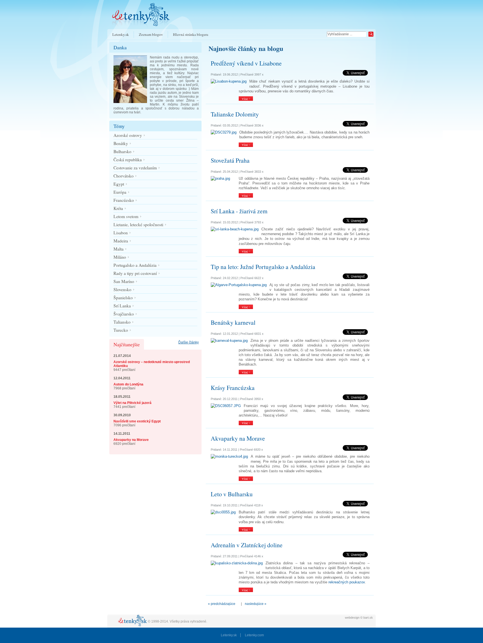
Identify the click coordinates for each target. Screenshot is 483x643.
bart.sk (368, 617)
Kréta (118, 208)
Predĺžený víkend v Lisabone (246, 63)
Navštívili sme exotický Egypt (137, 421)
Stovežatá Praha (230, 160)
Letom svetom (125, 216)
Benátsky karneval (233, 322)
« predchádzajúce (221, 604)
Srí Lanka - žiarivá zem (239, 211)
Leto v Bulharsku (232, 494)
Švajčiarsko (123, 314)
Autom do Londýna (128, 384)
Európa (119, 192)
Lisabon (120, 232)
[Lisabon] (229, 81)
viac (245, 98)
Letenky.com (254, 635)
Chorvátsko (123, 176)
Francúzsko (123, 200)
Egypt (118, 184)
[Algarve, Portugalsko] (239, 285)
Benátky (120, 143)
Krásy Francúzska (233, 388)
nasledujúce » (255, 604)
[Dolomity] (223, 132)
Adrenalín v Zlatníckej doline (247, 545)
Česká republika (127, 159)
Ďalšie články (188, 342)
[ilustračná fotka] (229, 456)
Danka (120, 47)
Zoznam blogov (151, 34)
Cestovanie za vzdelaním (135, 167)
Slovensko (122, 289)
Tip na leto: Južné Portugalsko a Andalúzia (263, 267)
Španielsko (123, 297)
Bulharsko (122, 151)
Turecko (120, 330)
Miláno (119, 257)
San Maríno (123, 281)
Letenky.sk (120, 34)
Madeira (120, 241)
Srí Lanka (122, 305)
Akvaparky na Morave (131, 440)
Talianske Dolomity (235, 114)
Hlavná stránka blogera (190, 34)
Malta (118, 249)
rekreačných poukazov (346, 582)
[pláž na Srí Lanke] (235, 229)
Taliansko (122, 322)
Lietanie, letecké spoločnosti (138, 224)
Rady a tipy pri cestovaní (135, 273)
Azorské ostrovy (127, 135)
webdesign (352, 617)
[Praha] (220, 178)
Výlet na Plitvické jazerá (132, 403)
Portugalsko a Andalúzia (135, 265)
